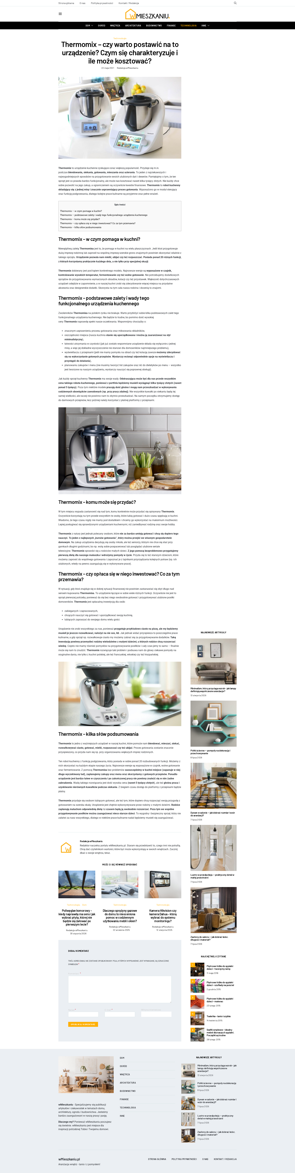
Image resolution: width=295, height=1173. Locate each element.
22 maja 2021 (107, 68)
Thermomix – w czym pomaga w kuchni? (81, 211)
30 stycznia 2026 (78, 933)
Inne (203, 25)
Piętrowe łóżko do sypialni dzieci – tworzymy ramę (220, 967)
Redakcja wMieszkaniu (127, 68)
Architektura (133, 25)
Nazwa (72, 1009)
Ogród (101, 25)
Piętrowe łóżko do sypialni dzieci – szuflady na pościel (220, 983)
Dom (88, 25)
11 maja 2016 (212, 973)
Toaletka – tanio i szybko (219, 1016)
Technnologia (189, 25)
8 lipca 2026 (196, 757)
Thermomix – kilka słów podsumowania (80, 227)
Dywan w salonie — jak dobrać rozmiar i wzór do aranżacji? (213, 814)
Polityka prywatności (102, 3)
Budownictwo (154, 25)
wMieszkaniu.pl (69, 1159)
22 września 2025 (121, 930)
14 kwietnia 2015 (214, 1020)
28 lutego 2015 (213, 1039)
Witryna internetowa (151, 1009)
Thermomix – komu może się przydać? (80, 219)
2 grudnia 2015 (214, 989)
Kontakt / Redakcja (129, 3)
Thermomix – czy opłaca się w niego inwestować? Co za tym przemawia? (97, 223)
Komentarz (73, 973)
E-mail (108, 1009)
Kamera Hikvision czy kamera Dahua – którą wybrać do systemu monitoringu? (163, 916)
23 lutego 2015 (213, 1005)
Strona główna (66, 3)
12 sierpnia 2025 (164, 930)
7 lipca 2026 (196, 819)
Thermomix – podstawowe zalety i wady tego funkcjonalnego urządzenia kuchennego (104, 215)
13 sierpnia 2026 (198, 695)
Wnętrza (115, 25)
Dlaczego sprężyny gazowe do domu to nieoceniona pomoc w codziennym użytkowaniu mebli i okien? (120, 916)
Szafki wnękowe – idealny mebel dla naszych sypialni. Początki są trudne (220, 1032)
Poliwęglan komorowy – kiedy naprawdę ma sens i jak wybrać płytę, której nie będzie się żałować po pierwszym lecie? (77, 917)
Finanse (171, 25)
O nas (82, 3)
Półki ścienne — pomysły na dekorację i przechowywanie (210, 752)
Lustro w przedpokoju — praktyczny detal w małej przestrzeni (212, 876)
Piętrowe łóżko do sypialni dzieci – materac (220, 1000)
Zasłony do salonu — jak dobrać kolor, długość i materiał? (209, 938)
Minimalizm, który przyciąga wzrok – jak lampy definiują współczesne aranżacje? (213, 690)
